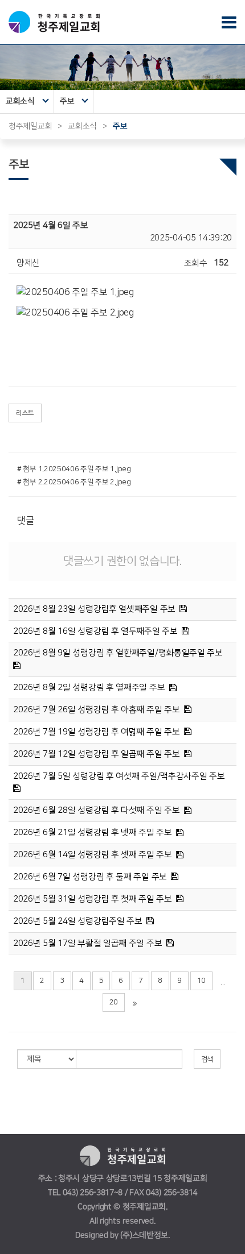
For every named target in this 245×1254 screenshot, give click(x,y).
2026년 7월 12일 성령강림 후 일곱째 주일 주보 (96, 754)
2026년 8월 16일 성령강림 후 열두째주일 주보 (95, 631)
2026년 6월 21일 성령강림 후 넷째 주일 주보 (92, 832)
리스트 (25, 413)
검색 (207, 1059)
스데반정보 (150, 1235)
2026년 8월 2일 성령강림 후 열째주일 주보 (89, 687)
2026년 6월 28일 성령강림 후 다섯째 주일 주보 (96, 810)
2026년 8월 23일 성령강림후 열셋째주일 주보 (94, 609)
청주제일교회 (30, 126)
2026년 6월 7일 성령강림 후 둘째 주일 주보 (90, 877)
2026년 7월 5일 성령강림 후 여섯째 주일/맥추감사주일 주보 (119, 776)
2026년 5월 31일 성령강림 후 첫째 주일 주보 (92, 899)
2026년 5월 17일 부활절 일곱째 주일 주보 (87, 943)
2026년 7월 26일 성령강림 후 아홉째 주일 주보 (96, 710)
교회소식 (20, 101)
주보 (67, 101)
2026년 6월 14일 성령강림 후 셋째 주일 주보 (92, 854)
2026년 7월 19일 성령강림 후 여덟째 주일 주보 (96, 732)
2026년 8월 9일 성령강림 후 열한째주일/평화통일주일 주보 (118, 653)
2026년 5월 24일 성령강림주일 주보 (77, 921)
